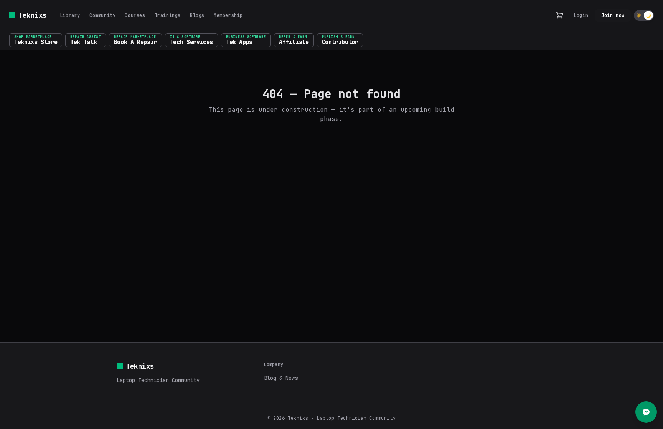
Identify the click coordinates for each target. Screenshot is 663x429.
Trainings (168, 15)
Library (70, 15)
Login (581, 15)
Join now (613, 15)
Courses (135, 15)
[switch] (644, 15)
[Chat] (646, 412)
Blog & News (281, 377)
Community (102, 15)
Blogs (197, 15)
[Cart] (560, 15)
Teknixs (32, 15)
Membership (228, 15)
